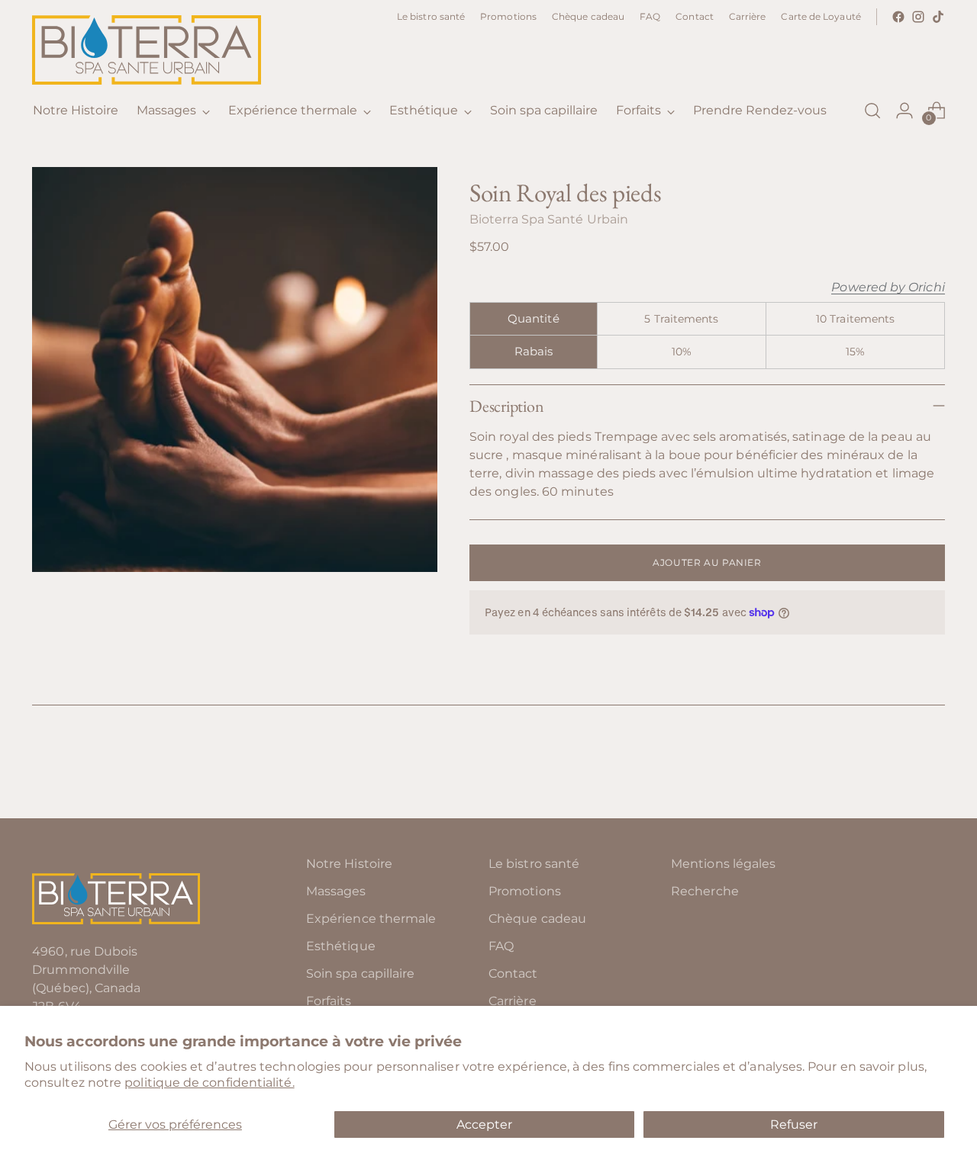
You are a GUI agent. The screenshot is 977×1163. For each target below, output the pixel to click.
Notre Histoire (349, 863)
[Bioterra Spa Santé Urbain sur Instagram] (918, 17)
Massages (336, 891)
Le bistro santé (533, 863)
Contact (513, 973)
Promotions (524, 891)
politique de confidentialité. (209, 1082)
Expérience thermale (371, 918)
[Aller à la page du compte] (904, 110)
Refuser (793, 1124)
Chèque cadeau (537, 918)
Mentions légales (723, 863)
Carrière (512, 1001)
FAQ (501, 946)
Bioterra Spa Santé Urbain (548, 219)
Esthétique (341, 946)
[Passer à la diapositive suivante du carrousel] (932, 766)
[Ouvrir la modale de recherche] (872, 110)
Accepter (484, 1124)
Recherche (705, 891)
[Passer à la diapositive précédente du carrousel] (897, 766)
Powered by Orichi (887, 287)
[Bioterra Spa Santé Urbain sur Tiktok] (938, 17)
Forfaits (329, 1001)
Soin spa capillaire (360, 973)
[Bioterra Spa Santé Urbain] (146, 50)
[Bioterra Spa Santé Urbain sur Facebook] (898, 17)
